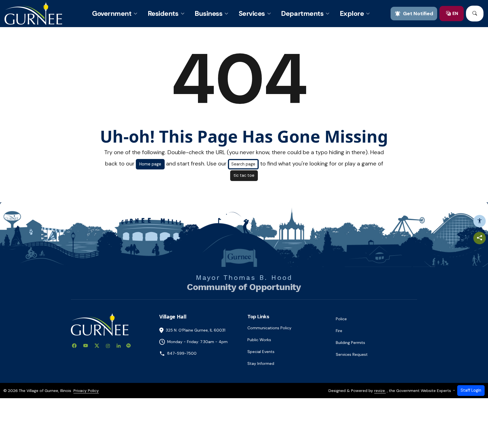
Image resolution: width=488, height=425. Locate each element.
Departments (302, 13)
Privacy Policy (86, 390)
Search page (243, 164)
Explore (352, 13)
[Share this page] (479, 238)
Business (208, 13)
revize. (380, 390)
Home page (150, 164)
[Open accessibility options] (479, 221)
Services (252, 13)
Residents (163, 13)
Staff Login (471, 390)
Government (111, 13)
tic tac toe (244, 175)
